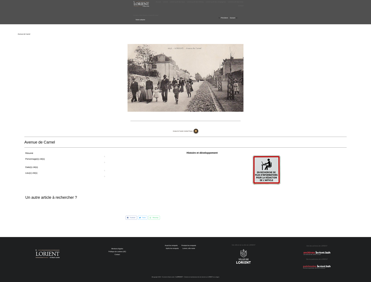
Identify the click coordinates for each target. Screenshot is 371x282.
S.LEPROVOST (179, 277)
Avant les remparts (171, 245)
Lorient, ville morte (189, 248)
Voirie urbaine (140, 20)
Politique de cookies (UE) (117, 251)
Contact (117, 254)
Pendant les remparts (188, 245)
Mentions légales (117, 249)
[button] (131, 218)
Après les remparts (172, 248)
